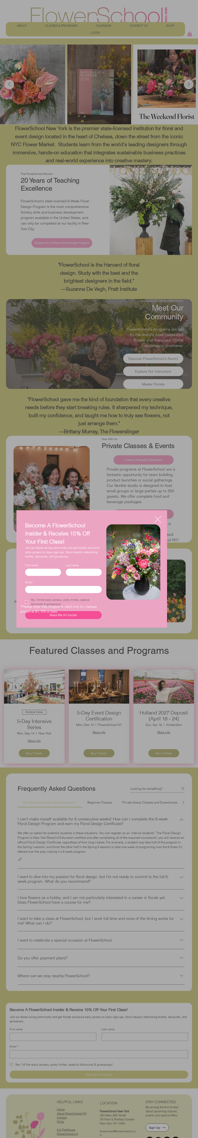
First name (31, 565)
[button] (157, 519)
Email (29, 582)
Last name (72, 565)
